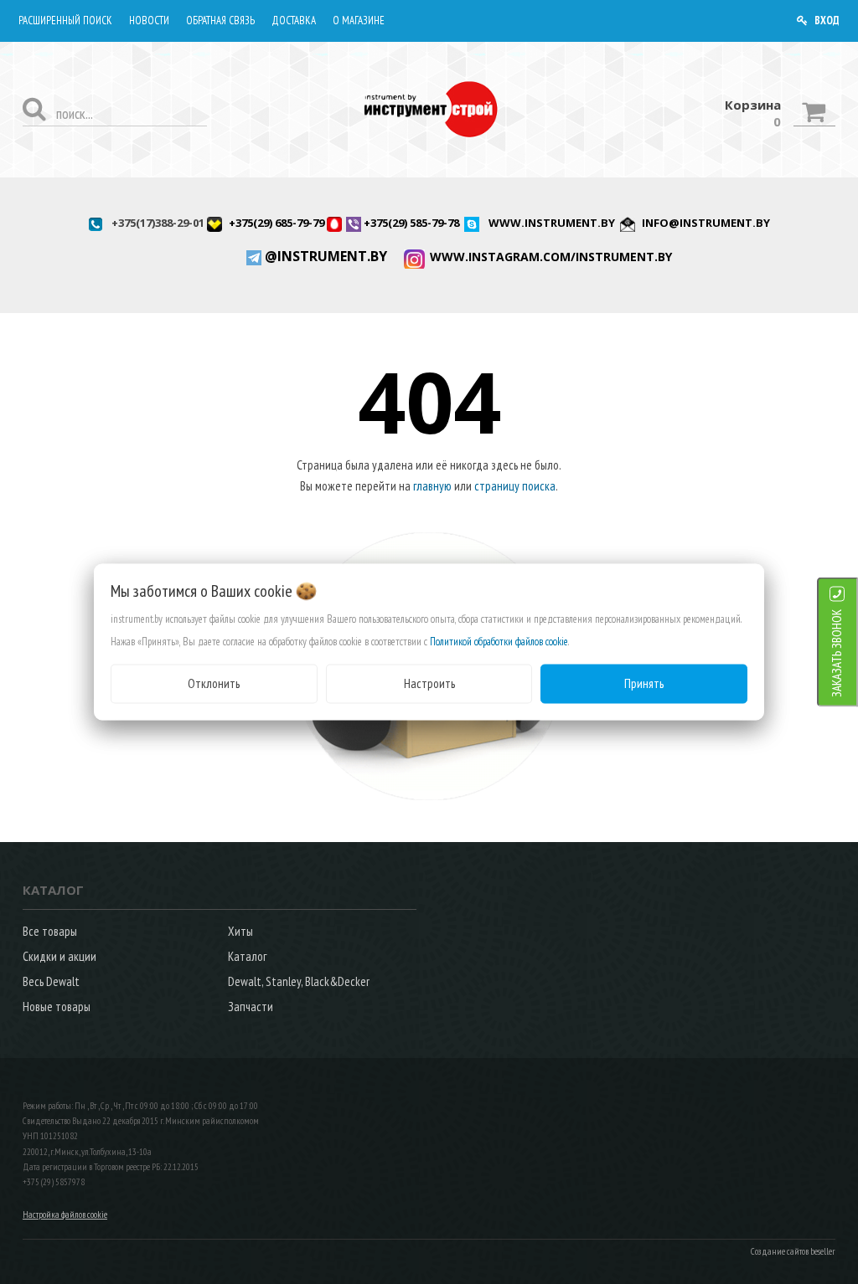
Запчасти (250, 1006)
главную (432, 486)
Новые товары (56, 1006)
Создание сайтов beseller (793, 1251)
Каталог (247, 956)
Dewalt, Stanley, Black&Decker (299, 981)
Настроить (429, 683)
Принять (644, 683)
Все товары (50, 931)
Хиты (240, 931)
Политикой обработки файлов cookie (499, 641)
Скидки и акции (59, 956)
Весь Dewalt (51, 981)
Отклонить (214, 683)
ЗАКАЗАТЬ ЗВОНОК (837, 653)
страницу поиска (515, 486)
